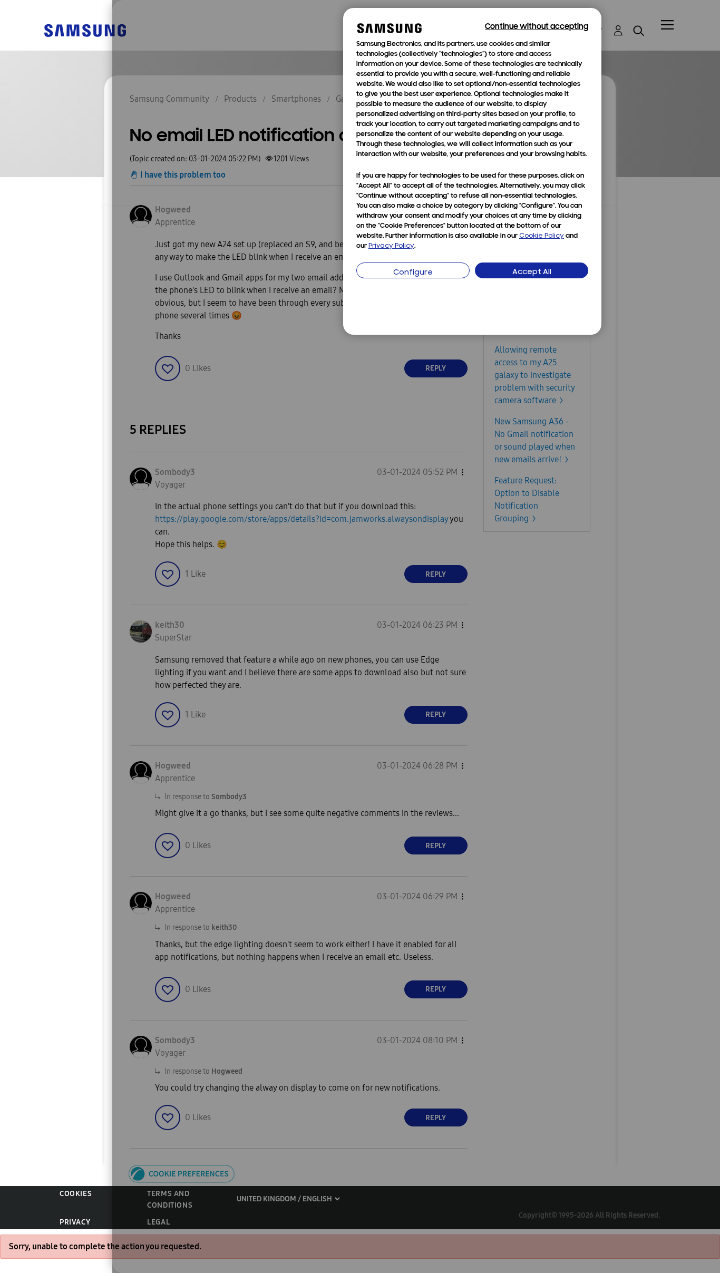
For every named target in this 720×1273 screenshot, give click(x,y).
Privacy (75, 1222)
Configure (413, 273)
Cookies (76, 1193)
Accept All (531, 272)
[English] (85, 30)
